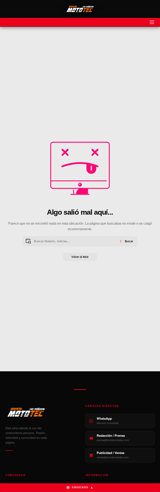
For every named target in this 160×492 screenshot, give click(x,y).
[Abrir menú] (152, 22)
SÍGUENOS (83, 487)
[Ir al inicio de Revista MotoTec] (80, 9)
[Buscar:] (76, 241)
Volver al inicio (80, 257)
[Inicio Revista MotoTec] (40, 412)
